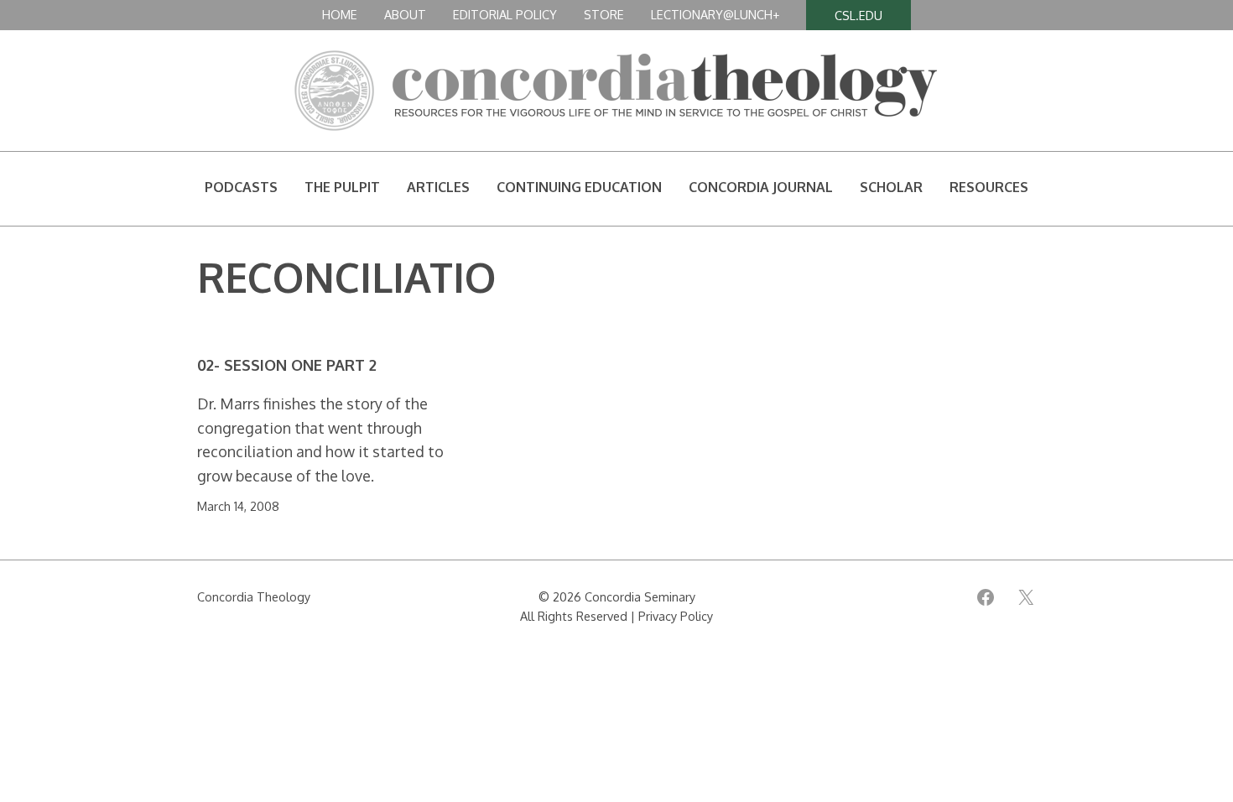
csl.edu (858, 15)
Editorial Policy (505, 14)
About (405, 14)
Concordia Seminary (640, 596)
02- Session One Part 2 (287, 365)
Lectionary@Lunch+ (715, 14)
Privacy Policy (675, 615)
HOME (339, 14)
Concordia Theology (253, 596)
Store (604, 14)
